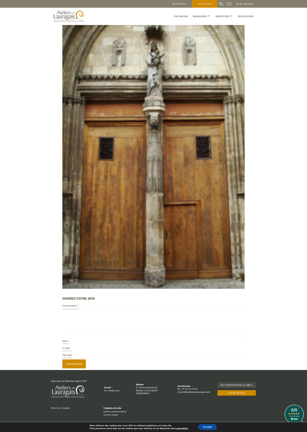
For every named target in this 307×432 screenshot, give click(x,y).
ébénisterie (222, 16)
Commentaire (70, 305)
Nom (65, 341)
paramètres (182, 428)
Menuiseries (200, 16)
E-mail (66, 348)
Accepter (207, 426)
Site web (67, 355)
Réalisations (245, 16)
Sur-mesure (181, 16)
